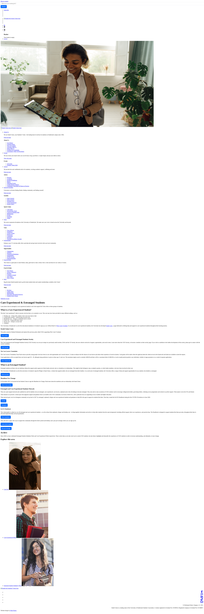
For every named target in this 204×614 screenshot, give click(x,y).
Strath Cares (109, 325)
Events (5, 153)
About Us (6, 132)
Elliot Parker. (13, 610)
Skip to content (4, 1)
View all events (8, 158)
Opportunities (7, 240)
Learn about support (7, 424)
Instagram (4, 405)
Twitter (3, 400)
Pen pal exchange (6, 428)
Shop (5, 279)
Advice (5, 166)
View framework (6, 360)
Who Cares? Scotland (62, 325)
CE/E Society (5, 347)
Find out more (7, 137)
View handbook (6, 417)
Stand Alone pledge (7, 385)
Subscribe (6, 10)
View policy (5, 335)
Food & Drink (7, 260)
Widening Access (5, 298)
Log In (5, 39)
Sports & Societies (8, 187)
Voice (5, 219)
